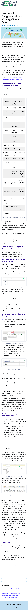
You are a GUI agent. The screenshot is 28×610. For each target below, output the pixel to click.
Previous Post (14, 565)
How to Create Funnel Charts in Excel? (10, 588)
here (22, 423)
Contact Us (20, 607)
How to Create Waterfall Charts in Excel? (10, 597)
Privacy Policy (13, 607)
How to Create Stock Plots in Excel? (9, 595)
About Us (7, 607)
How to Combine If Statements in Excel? (10, 593)
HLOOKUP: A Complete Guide (8, 591)
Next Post (14, 569)
